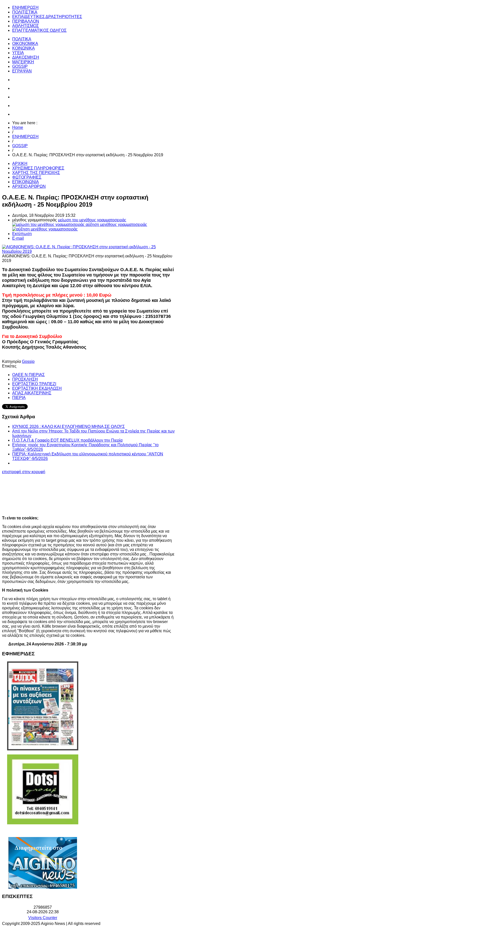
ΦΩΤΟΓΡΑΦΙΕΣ (26, 177)
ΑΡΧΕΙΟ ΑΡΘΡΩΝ (29, 186)
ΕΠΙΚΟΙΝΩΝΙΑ (25, 182)
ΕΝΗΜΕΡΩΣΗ (25, 136)
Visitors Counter (42, 918)
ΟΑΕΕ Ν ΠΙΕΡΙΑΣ (28, 375)
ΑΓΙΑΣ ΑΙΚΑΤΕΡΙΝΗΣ (31, 393)
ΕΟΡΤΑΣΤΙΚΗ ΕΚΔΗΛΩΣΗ (37, 388)
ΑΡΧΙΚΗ (19, 163)
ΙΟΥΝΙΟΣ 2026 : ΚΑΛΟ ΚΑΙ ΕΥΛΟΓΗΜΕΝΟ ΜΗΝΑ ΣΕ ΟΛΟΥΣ (68, 426)
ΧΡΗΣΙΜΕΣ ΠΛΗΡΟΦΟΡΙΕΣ (38, 168)
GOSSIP (20, 146)
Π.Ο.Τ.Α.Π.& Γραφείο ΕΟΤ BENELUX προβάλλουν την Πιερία (67, 440)
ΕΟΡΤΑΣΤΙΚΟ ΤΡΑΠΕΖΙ (34, 384)
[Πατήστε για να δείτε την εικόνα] (88, 251)
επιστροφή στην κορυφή (23, 472)
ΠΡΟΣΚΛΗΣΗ (25, 379)
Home (17, 127)
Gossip (28, 361)
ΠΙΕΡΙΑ (19, 397)
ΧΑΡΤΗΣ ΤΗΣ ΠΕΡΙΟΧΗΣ (36, 173)
